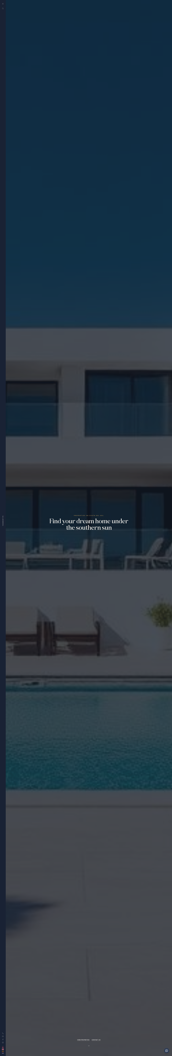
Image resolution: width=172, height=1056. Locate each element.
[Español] (3, 1051)
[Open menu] (2, 3)
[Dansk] (3, 1047)
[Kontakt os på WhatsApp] (166, 1050)
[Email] (3, 1036)
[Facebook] (3, 1039)
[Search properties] (2, 8)
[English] (3, 1049)
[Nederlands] (3, 1053)
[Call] (3, 1033)
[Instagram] (3, 1042)
